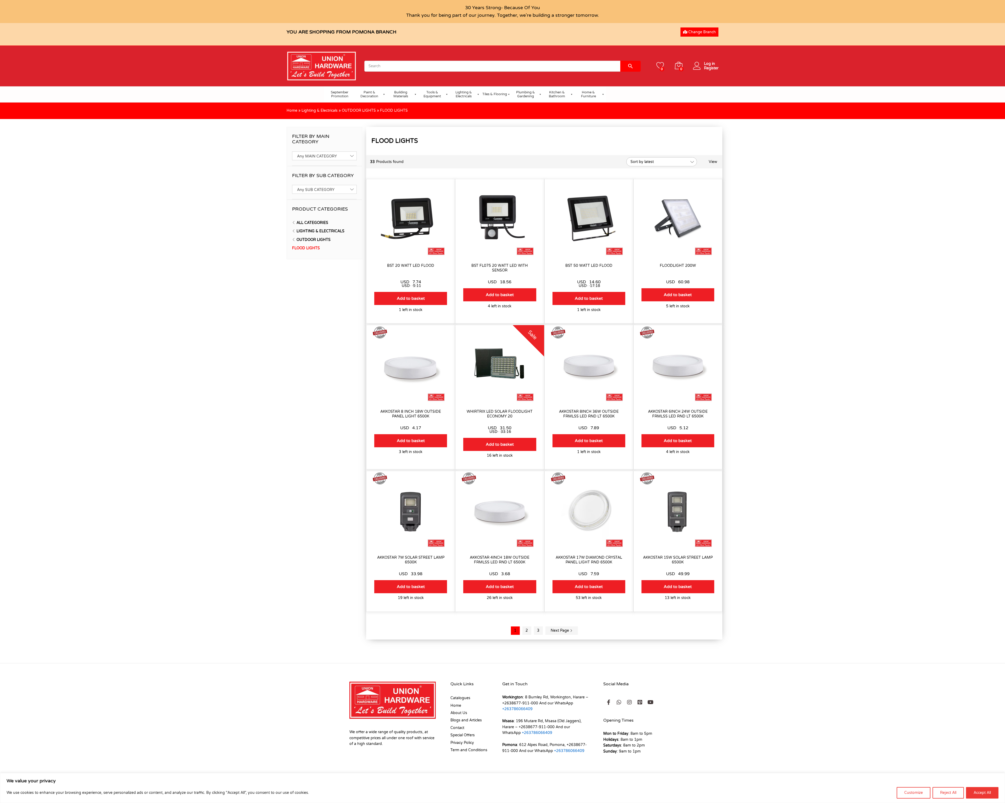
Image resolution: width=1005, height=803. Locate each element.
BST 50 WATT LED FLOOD (588, 265)
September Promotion (339, 94)
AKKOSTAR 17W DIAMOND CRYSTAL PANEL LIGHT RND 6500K (589, 559)
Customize (913, 792)
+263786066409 (517, 709)
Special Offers (462, 735)
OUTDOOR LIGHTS (359, 110)
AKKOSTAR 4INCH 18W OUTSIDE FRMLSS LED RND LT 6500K (499, 559)
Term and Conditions (468, 750)
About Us (458, 713)
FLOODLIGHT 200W (678, 265)
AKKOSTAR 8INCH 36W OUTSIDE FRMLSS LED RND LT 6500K (589, 414)
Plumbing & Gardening (525, 94)
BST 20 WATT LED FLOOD (410, 265)
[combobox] (324, 155)
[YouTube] (650, 702)
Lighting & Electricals (463, 94)
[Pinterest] (640, 702)
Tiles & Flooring (494, 94)
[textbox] (324, 156)
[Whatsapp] (619, 702)
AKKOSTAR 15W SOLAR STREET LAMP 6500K (678, 559)
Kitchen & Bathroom (557, 94)
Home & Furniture (588, 94)
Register (711, 68)
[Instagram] (629, 702)
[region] (502, 788)
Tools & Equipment (432, 94)
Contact (457, 728)
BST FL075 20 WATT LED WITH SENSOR (499, 268)
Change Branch (701, 32)
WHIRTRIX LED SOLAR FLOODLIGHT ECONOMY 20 (500, 414)
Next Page (560, 630)
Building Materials (400, 94)
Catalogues (460, 698)
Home (292, 110)
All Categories (312, 222)
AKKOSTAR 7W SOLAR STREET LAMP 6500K (410, 559)
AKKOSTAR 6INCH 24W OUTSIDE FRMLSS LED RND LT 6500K (678, 414)
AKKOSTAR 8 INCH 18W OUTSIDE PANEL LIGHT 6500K (410, 414)
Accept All (982, 792)
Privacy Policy (462, 742)
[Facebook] (608, 702)
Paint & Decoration (369, 94)
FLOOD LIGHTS (306, 248)
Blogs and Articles (466, 720)
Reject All (948, 792)
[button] (410, 298)
